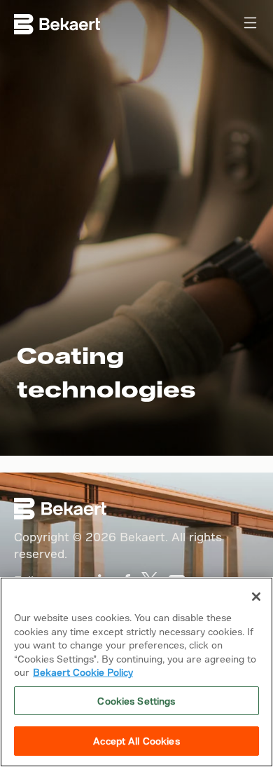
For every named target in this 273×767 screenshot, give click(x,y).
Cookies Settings (136, 700)
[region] (136, 672)
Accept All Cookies (136, 740)
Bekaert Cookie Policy (83, 672)
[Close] (256, 596)
